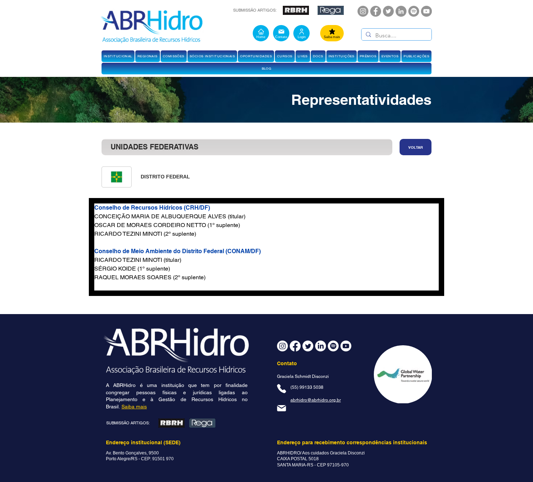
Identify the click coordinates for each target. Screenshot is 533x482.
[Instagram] (363, 11)
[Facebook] (375, 11)
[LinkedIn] (401, 11)
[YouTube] (426, 11)
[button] (118, 56)
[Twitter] (388, 11)
